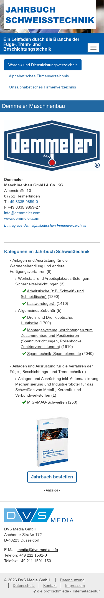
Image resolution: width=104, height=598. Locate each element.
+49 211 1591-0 (33, 555)
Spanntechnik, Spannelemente (54, 353)
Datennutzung (72, 580)
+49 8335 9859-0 (23, 201)
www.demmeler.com (21, 218)
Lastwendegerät (41, 303)
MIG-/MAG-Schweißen (47, 402)
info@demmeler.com (22, 213)
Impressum (75, 585)
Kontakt (50, 585)
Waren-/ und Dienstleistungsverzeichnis (42, 65)
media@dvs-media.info (37, 549)
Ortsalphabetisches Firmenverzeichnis (42, 87)
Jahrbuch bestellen (52, 477)
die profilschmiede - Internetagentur (68, 591)
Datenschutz (24, 585)
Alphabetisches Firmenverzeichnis (39, 76)
